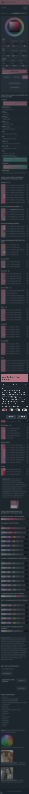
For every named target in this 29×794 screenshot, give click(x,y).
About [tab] (24, 385)
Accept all (22, 417)
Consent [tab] (6, 385)
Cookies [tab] (15, 385)
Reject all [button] (11, 417)
